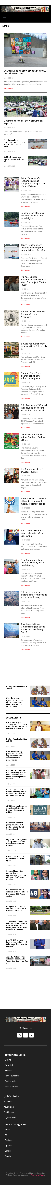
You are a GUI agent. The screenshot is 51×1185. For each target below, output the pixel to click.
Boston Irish (10, 1081)
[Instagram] (25, 1035)
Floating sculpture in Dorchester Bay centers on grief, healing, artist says (14, 143)
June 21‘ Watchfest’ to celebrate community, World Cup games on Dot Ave (17, 960)
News (7, 1129)
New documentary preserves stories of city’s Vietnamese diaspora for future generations (15, 702)
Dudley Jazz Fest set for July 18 (16, 687)
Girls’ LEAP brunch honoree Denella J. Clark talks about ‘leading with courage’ (16, 943)
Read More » (8, 88)
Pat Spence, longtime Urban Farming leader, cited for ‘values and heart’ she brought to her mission (16, 774)
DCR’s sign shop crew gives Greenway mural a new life (25, 72)
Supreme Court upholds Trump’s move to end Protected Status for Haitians (16, 842)
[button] (4, 18)
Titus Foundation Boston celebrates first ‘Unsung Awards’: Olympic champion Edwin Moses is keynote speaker (16, 925)
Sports (8, 1156)
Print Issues (9, 1112)
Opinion (8, 1145)
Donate (8, 1060)
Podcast (8, 1070)
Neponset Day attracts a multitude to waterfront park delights (32, 216)
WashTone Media (37, 1175)
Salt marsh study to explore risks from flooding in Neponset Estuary (34, 595)
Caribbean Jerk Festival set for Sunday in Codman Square (33, 437)
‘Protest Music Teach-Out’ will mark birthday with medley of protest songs (33, 501)
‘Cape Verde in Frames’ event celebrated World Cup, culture (32, 533)
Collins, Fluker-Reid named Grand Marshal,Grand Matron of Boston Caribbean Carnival (16, 875)
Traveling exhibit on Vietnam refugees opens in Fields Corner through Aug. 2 (33, 628)
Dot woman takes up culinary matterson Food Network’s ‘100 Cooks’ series (17, 893)
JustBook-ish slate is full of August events (33, 470)
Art (6, 1135)
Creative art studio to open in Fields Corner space (15, 858)
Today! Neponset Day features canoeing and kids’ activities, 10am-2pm (33, 248)
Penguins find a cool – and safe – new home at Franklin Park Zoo (16, 908)
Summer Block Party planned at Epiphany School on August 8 (31, 376)
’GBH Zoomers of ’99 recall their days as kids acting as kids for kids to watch (34, 408)
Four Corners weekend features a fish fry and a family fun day (32, 563)
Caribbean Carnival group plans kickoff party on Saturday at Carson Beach (15, 826)
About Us (8, 1101)
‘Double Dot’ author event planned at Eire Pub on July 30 (34, 346)
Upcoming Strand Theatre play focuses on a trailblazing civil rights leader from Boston (16, 725)
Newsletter (10, 1065)
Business (9, 1140)
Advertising (9, 1107)
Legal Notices (10, 1117)
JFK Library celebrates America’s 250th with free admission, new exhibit (16, 809)
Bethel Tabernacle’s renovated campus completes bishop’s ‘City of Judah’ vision (33, 182)
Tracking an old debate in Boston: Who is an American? (33, 314)
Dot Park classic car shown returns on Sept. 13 (14, 159)
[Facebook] (19, 1035)
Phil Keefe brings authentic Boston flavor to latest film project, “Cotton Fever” (33, 281)
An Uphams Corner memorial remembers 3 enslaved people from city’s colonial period (16, 792)
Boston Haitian (11, 1086)
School (8, 1151)
